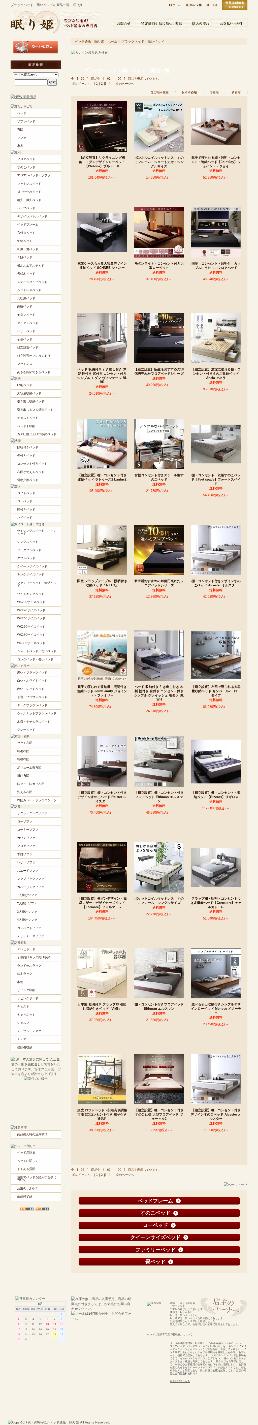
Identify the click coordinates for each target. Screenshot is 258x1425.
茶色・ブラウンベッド (32, 697)
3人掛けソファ (27, 911)
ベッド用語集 (26, 1152)
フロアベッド (26, 159)
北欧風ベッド (26, 298)
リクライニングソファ (32, 813)
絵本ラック (24, 973)
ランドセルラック (29, 965)
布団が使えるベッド (30, 471)
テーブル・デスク (29, 1031)
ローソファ (24, 821)
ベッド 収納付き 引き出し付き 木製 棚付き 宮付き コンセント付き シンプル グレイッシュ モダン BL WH (159, 693)
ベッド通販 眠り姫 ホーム (96, 41)
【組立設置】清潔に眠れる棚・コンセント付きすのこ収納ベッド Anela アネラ (216, 373)
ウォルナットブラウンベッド (36, 713)
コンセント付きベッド (32, 463)
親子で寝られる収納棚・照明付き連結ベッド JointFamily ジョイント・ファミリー (102, 691)
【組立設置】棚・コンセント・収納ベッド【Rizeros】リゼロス (216, 795)
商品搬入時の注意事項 (32, 1134)
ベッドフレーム (27, 224)
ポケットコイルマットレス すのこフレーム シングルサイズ (159, 901)
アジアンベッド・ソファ (33, 175)
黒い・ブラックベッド (32, 672)
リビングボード (27, 998)
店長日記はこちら (180, 1381)
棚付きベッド (26, 455)
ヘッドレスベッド (29, 290)
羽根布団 (23, 759)
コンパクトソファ (29, 928)
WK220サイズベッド (31, 610)
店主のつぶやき (27, 1188)
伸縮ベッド (24, 240)
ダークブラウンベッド (32, 705)
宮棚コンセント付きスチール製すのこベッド (159, 477)
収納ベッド (24, 385)
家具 (20, 145)
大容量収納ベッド (29, 393)
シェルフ (23, 1022)
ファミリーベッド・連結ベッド (36, 584)
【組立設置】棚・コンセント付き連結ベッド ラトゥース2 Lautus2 (104, 477)
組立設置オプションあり (33, 355)
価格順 (214, 92)
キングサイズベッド (30, 574)
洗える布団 (24, 792)
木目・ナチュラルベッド (33, 721)
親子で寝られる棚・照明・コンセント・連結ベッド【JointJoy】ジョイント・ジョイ (216, 162)
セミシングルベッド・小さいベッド (36, 532)
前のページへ (81, 83)
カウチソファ (26, 837)
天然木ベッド (26, 273)
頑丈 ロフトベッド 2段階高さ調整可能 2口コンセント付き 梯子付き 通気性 (102, 1114)
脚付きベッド (26, 509)
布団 (20, 129)
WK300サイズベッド (31, 643)
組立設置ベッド (27, 347)
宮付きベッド (26, 232)
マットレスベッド (29, 183)
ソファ (21, 137)
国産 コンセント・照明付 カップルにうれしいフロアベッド (216, 266)
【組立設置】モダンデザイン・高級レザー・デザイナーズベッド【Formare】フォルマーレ (102, 903)
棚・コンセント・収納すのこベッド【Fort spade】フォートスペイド (216, 479)
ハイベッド (24, 517)
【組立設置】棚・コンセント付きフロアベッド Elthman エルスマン (159, 797)
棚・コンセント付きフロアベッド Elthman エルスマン (159, 1006)
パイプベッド (26, 208)
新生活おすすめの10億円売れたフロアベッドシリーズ (159, 583)
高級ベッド (24, 306)
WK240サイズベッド (31, 618)
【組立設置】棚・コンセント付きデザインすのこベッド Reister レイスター (102, 797)
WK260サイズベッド (31, 626)
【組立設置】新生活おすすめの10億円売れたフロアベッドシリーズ (160, 371)
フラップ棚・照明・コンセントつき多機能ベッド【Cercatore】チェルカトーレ (215, 903)
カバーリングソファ (30, 887)
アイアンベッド (27, 323)
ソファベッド (26, 121)
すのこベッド (26, 167)
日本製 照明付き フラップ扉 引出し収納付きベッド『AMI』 (102, 1006)
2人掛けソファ (27, 903)
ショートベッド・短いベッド (36, 651)
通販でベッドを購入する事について (36, 1179)
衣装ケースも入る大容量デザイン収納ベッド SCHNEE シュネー (103, 266)
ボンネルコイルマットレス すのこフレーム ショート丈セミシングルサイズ (159, 162)
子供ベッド (24, 339)
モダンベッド (26, 314)
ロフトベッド (26, 493)
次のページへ (125, 83)
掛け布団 (23, 775)
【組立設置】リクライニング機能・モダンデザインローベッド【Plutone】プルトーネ (102, 162)
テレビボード (26, 949)
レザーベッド (26, 331)
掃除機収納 (24, 1047)
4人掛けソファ (27, 919)
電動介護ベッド (27, 480)
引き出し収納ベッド (30, 401)
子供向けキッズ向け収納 (33, 957)
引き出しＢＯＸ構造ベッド (35, 409)
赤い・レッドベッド (30, 688)
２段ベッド (24, 257)
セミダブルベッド (29, 550)
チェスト (23, 1006)
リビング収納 (26, 990)
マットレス (24, 363)
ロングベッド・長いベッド (35, 659)
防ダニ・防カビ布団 (30, 783)
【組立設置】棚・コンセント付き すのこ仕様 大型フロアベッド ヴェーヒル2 (159, 1114)
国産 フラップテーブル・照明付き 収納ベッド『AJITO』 (102, 583)
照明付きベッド (27, 447)
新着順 (236, 92)
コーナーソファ (27, 829)
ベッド (21, 113)
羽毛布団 (23, 751)
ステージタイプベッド (32, 281)
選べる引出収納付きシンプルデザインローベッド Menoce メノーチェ (216, 1008)
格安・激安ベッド (29, 200)
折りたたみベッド (29, 191)
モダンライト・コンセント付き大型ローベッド (159, 266)
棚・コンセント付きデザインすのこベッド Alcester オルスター (216, 583)
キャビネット (26, 1014)
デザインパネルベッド (32, 216)
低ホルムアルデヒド (30, 265)
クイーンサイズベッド (32, 566)
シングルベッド (27, 541)
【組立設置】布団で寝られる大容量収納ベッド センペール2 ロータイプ (216, 691)
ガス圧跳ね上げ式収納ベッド (36, 434)
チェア (21, 1039)
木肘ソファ (24, 854)
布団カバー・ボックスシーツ (36, 800)
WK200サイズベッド (31, 602)
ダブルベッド (26, 558)
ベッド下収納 (26, 426)
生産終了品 (24, 1196)
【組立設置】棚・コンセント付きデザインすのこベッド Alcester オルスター (216, 1114)
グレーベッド (26, 729)
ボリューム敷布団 (29, 767)
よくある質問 (26, 1168)
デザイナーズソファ (30, 936)
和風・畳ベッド (27, 249)
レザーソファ (26, 862)
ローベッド (24, 501)
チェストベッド (27, 417)
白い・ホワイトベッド (32, 680)
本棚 (20, 982)
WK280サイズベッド (31, 634)
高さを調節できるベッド (33, 372)
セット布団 (24, 742)
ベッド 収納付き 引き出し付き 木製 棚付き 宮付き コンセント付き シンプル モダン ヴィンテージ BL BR (102, 375)
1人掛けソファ (27, 895)
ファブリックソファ (30, 878)
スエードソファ (27, 870)
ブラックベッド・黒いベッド (142, 41)
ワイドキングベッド (30, 593)
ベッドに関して (27, 1160)
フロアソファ (26, 845)
